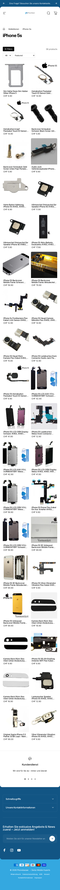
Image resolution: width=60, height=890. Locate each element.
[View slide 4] (35, 779)
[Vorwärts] (56, 3)
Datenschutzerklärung (30, 874)
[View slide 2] (28, 779)
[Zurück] (4, 3)
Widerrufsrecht (16, 874)
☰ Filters (8, 49)
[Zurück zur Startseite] (4, 29)
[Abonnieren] (52, 838)
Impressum (38, 878)
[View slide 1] (25, 779)
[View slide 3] (31, 779)
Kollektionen (14, 29)
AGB (40, 874)
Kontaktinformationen (25, 878)
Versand (46, 874)
